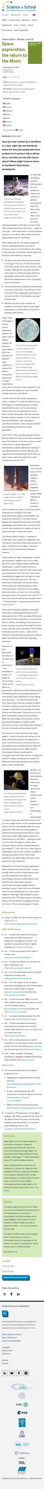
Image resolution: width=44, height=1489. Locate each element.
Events (23, 25)
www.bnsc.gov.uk (12, 991)
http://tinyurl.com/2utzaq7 (31, 1049)
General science (9, 84)
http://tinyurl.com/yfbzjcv (15, 1035)
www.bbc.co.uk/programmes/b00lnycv (20, 1128)
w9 (13, 848)
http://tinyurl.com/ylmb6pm (15, 1011)
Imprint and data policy (11, 1340)
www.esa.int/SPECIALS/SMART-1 (18, 957)
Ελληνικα (8, 110)
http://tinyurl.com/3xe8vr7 (15, 995)
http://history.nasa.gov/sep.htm (17, 967)
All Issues (26, 19)
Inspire (34, 19)
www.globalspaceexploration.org (17, 978)
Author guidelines (21, 30)
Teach (15, 25)
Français (8, 107)
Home (4, 19)
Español (8, 125)
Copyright (6, 1347)
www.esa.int (34, 1046)
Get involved (7, 30)
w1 (9, 380)
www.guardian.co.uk (13, 1008)
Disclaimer (6, 1353)
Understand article (35, 44)
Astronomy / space (17, 81)
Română (8, 121)
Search (25, 14)
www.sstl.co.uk (28, 1059)
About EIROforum (9, 1337)
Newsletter (15, 14)
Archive (5, 1360)
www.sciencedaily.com (32, 1029)
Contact (5, 14)
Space (23, 91)
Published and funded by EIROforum (15, 1478)
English (8, 103)
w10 (22, 1156)
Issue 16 (29, 39)
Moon (5, 91)
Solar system (14, 91)
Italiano (8, 114)
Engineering (31, 81)
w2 (17, 401)
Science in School (8, 39)
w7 (40, 594)
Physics (19, 84)
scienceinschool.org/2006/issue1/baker (20, 923)
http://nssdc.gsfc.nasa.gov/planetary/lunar (24, 1107)
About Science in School (12, 1334)
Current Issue (14, 19)
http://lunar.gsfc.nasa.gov (26, 1019)
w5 (24, 460)
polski (7, 118)
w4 (39, 447)
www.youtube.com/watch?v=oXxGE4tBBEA (18, 1099)
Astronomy (16, 88)
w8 (14, 604)
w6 (37, 594)
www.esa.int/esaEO (24, 947)
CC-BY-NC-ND (8, 1266)
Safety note (7, 1350)
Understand (6, 25)
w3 (31, 444)
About (30, 25)
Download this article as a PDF (15, 1277)
